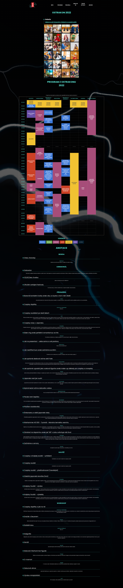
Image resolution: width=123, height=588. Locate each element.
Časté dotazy (83, 4)
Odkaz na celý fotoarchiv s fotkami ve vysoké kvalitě (60, 22)
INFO (52, 5)
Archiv (91, 5)
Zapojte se (75, 4)
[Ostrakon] (32, 5)
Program (60, 5)
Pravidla (67, 5)
